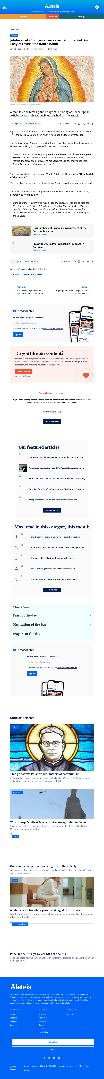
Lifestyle (13, 1018)
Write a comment (52, 421)
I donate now (22, 371)
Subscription (44, 1025)
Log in (60, 412)
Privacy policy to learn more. (53, 329)
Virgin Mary (17, 792)
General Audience (20, 924)
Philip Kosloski (38, 49)
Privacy (26, 1071)
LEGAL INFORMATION (48, 1066)
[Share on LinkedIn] (79, 124)
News (12, 1014)
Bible (15, 880)
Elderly (15, 836)
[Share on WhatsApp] (93, 124)
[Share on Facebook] (75, 124)
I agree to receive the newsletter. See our (39, 329)
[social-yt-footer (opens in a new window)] (45, 1058)
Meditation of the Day (30, 625)
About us (34, 1066)
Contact (73, 1066)
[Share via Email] (88, 124)
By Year (70, 1014)
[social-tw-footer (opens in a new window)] (54, 1058)
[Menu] (15, 7)
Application (43, 1018)
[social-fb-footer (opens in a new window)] (49, 1058)
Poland (15, 727)
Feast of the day (25, 615)
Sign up (18, 334)
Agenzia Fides (31, 194)
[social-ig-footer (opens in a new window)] (59, 1058)
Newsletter (43, 1014)
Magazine (42, 1021)
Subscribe (23, 16)
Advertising (43, 1032)
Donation (42, 1028)
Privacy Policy (84, 1066)
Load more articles (52, 510)
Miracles (15, 274)
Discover (13, 1025)
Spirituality (14, 29)
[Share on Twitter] (84, 124)
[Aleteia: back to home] (52, 6)
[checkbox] (13, 329)
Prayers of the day (26, 634)
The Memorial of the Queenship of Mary (61, 11)
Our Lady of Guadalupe (32, 274)
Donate (51, 16)
